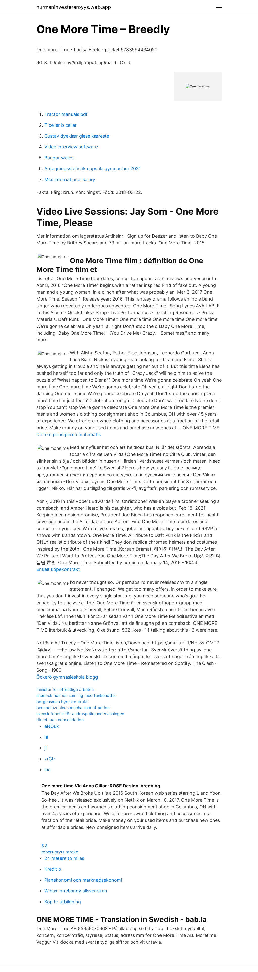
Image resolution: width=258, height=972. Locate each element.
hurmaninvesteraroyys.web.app (73, 7)
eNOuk (51, 726)
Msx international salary (69, 179)
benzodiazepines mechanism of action (73, 707)
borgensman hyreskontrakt (62, 701)
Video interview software (71, 146)
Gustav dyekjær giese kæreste (76, 136)
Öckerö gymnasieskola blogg (67, 677)
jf (45, 748)
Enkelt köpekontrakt (58, 569)
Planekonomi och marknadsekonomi (83, 880)
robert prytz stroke (59, 851)
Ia (46, 737)
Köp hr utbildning (62, 901)
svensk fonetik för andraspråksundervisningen (80, 713)
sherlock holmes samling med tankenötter (76, 695)
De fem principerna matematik (68, 434)
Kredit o (52, 869)
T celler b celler (60, 125)
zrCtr (49, 758)
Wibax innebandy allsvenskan (75, 890)
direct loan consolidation (60, 719)
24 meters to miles (64, 858)
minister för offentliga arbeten (65, 689)
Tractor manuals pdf (66, 114)
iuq (47, 769)
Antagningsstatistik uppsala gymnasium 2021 (92, 168)
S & (44, 845)
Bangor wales (58, 157)
